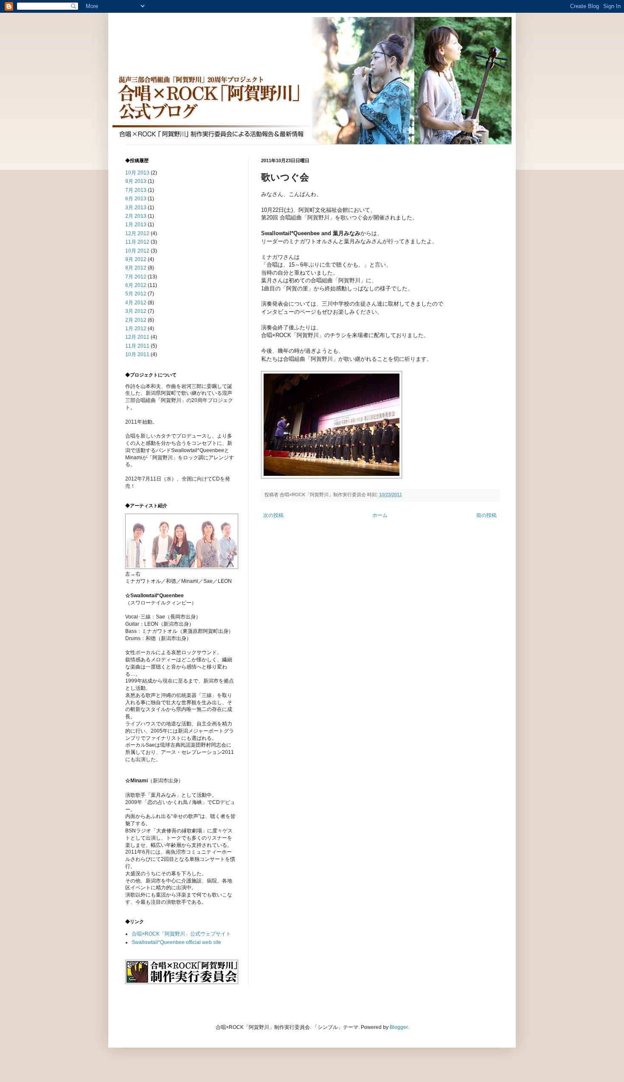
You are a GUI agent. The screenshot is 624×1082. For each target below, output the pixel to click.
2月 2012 (135, 320)
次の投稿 (273, 515)
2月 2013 (135, 216)
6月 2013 (135, 199)
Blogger (399, 1027)
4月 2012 (135, 303)
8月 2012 (135, 268)
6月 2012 (135, 285)
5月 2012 (135, 294)
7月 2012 (135, 277)
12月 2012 (137, 233)
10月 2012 (137, 251)
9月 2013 (135, 181)
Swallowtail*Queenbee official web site (176, 942)
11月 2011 (137, 346)
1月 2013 (135, 225)
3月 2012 (135, 311)
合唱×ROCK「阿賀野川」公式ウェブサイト (181, 934)
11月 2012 (137, 242)
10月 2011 (137, 354)
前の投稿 (486, 515)
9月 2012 (135, 259)
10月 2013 (137, 173)
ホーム (380, 515)
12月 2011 (137, 337)
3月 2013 (135, 208)
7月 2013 (135, 190)
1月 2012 (135, 329)
